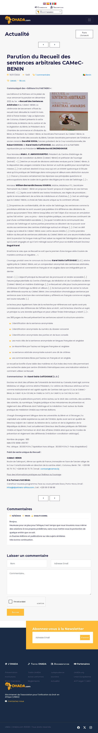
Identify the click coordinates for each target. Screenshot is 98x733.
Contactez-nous (16, 701)
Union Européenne (82, 676)
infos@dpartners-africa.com (20, 487)
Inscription (58, 7)
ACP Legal (78, 681)
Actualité (55, 681)
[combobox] (49, 12)
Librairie (13, 80)
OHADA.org (79, 672)
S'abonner (85, 637)
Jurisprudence (57, 672)
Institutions (10, 676)
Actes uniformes (36, 676)
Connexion (42, 7)
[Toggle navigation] (89, 19)
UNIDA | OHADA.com (14, 727)
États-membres (12, 681)
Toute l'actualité (84, 34)
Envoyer (15, 612)
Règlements (34, 681)
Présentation (11, 672)
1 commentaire (43, 74)
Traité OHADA (34, 672)
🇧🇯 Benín (87, 74)
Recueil (22, 80)
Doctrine (55, 676)
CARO (88, 681)
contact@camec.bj (50, 468)
